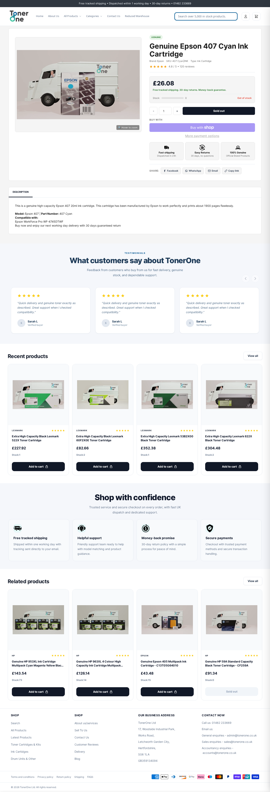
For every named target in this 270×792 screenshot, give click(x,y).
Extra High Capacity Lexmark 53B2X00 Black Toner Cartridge (167, 438)
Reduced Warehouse (137, 16)
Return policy (64, 776)
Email (215, 170)
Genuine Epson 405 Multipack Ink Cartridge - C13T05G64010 (163, 663)
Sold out (219, 110)
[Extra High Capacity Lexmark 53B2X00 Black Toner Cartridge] (167, 394)
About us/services (86, 723)
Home (39, 16)
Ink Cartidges (19, 751)
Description (21, 191)
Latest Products (21, 737)
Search (15, 723)
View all (253, 355)
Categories (92, 16)
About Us (53, 16)
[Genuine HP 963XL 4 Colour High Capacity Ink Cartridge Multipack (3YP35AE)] (102, 619)
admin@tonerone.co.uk (242, 735)
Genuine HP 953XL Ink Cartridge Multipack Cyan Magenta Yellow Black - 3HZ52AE (38, 663)
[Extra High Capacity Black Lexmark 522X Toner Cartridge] (38, 394)
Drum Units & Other (23, 758)
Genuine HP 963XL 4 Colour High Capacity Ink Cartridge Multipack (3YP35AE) (98, 663)
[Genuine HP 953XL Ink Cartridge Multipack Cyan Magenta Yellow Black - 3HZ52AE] (38, 619)
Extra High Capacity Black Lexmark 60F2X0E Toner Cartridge (99, 438)
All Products (71, 16)
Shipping (79, 776)
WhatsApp (195, 170)
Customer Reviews (86, 744)
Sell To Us (81, 730)
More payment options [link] (202, 136)
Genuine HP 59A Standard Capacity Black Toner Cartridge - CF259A (229, 663)
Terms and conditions (22, 776)
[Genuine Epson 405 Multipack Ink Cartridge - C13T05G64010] (167, 619)
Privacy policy (45, 776)
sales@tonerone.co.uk (238, 741)
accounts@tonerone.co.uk (219, 752)
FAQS (90, 776)
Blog (77, 758)
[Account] (246, 16)
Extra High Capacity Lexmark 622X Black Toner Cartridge (228, 438)
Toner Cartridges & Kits (26, 744)
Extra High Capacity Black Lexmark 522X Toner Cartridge (35, 438)
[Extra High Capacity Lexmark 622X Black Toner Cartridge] (231, 394)
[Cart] (256, 16)
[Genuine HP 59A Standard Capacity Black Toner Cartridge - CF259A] (231, 619)
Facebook (172, 170)
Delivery (80, 751)
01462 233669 (221, 722)
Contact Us (113, 16)
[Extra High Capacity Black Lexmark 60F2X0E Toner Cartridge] (102, 394)
